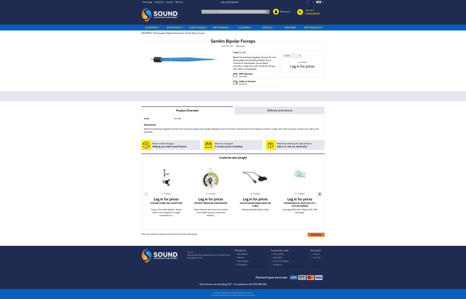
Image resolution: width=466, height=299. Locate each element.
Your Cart (316, 257)
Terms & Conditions (281, 261)
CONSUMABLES (197, 27)
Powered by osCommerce (246, 295)
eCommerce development (220, 295)
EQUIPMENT (151, 27)
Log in (295, 66)
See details (243, 76)
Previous (146, 194)
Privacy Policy (278, 254)
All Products (242, 264)
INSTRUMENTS (175, 27)
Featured (290, 27)
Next (319, 194)
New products (313, 27)
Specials (267, 27)
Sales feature (242, 254)
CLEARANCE (244, 27)
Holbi (234, 295)
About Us (179, 2)
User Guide (277, 257)
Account (169, 2)
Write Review (316, 235)
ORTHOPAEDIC (220, 27)
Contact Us (159, 2)
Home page (147, 2)
